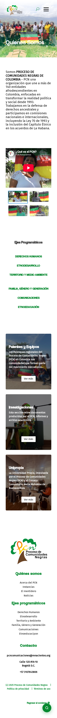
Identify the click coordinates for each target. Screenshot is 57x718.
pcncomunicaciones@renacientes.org (28, 655)
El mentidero (28, 591)
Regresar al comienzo (37, 702)
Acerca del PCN (28, 582)
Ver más (28, 378)
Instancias (28, 586)
